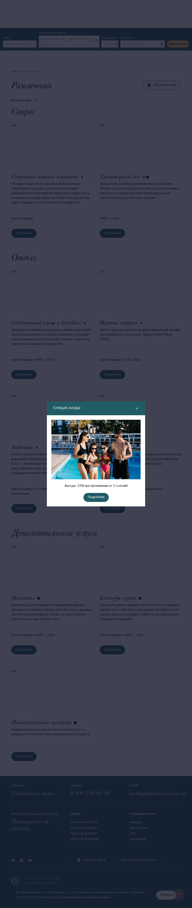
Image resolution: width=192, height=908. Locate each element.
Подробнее (96, 497)
